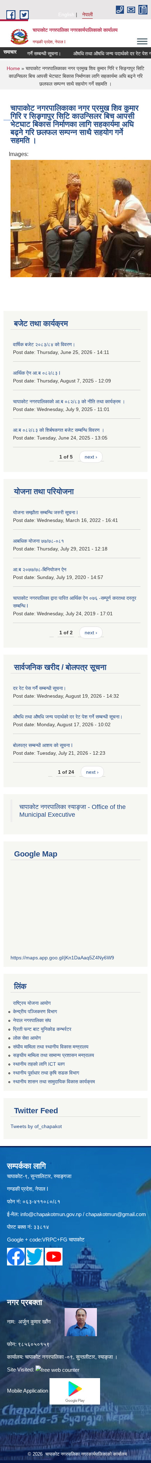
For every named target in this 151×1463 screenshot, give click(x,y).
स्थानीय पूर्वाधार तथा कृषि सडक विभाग (46, 1073)
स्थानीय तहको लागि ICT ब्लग (39, 1064)
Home (13, 68)
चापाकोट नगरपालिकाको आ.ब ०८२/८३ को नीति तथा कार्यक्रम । (69, 401)
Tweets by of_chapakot (36, 1126)
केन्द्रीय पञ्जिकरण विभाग (35, 1011)
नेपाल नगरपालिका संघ (32, 1020)
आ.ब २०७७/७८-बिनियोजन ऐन (39, 569)
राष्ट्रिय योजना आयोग (32, 1003)
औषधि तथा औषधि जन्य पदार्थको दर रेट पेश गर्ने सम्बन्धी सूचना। (68, 717)
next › (91, 457)
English (66, 14)
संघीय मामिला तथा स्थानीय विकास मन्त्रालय (50, 1047)
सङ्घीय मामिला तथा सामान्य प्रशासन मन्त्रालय (53, 1055)
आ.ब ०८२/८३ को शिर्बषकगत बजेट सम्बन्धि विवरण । (58, 430)
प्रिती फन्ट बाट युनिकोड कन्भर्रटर (42, 1029)
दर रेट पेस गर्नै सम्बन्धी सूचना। (39, 688)
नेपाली (87, 14)
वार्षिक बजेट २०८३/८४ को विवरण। (44, 344)
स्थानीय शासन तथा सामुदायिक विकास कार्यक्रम (54, 1081)
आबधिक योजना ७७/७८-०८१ (38, 541)
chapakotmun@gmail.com (116, 1214)
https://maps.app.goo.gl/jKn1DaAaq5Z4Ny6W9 (62, 957)
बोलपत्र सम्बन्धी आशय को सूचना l (42, 745)
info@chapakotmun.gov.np (50, 1214)
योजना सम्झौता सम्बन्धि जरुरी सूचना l (45, 512)
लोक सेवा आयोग (27, 1038)
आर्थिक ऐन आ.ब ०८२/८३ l (36, 373)
